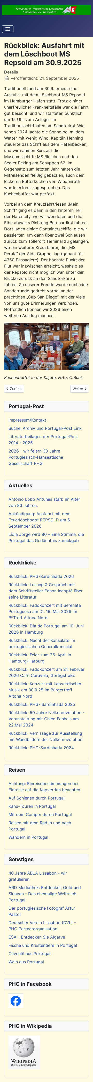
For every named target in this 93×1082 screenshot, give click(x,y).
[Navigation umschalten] (7, 29)
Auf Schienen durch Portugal (37, 798)
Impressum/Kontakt (27, 420)
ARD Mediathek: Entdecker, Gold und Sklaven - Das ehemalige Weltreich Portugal (45, 893)
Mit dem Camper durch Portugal (40, 814)
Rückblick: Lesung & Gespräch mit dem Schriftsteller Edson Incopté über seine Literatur (46, 591)
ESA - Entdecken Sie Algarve (37, 937)
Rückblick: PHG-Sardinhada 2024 (41, 747)
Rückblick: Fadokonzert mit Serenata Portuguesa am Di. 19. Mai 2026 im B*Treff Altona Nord (45, 611)
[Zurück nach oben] (84, 1072)
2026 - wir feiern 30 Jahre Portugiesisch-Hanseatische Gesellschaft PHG (36, 457)
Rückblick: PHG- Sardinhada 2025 (42, 704)
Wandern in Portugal (28, 837)
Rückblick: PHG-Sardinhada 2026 (41, 576)
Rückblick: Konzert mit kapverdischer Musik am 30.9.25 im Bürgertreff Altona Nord (45, 690)
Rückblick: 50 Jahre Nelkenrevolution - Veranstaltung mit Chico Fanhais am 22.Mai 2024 (46, 719)
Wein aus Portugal (26, 961)
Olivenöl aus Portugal (29, 953)
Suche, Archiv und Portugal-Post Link (45, 428)
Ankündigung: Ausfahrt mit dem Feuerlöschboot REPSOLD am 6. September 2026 (40, 520)
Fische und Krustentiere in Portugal (43, 945)
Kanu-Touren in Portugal (32, 806)
